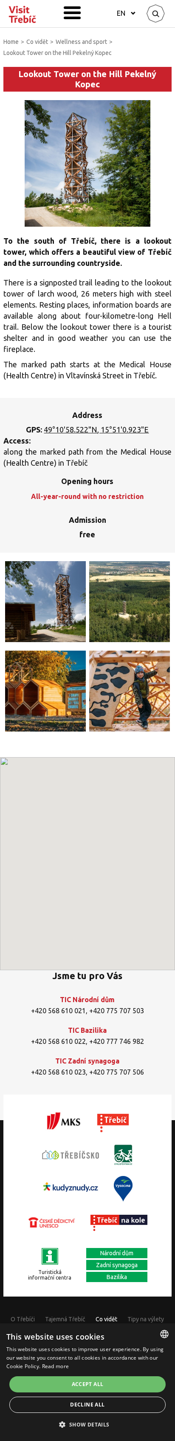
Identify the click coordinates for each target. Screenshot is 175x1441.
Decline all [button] (87, 1404)
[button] (87, 1424)
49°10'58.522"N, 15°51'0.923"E (96, 429)
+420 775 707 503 (116, 1010)
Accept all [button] (88, 1384)
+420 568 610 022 (58, 1041)
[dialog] (87, 1382)
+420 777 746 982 (116, 1041)
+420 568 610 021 (58, 1010)
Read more (55, 1366)
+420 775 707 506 (116, 1072)
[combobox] (164, 1334)
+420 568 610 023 (58, 1072)
